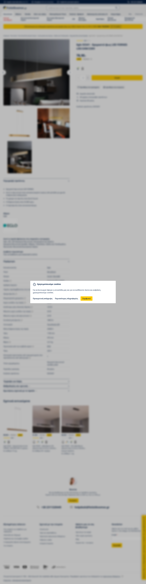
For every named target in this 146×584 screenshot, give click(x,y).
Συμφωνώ (86, 298)
